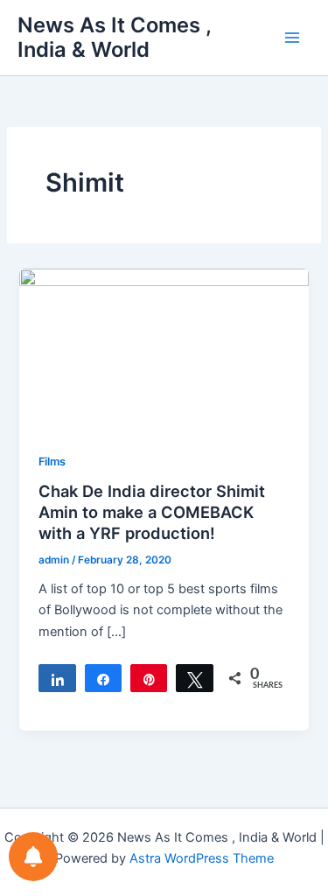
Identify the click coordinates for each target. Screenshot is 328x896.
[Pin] (148, 678)
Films (52, 461)
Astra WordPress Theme (201, 858)
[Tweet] (194, 678)
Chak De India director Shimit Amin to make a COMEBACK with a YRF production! (151, 511)
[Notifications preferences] (33, 856)
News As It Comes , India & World (114, 37)
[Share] (56, 678)
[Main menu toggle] (292, 37)
